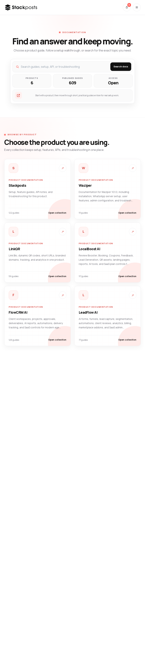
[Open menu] (137, 7)
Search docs (121, 66)
